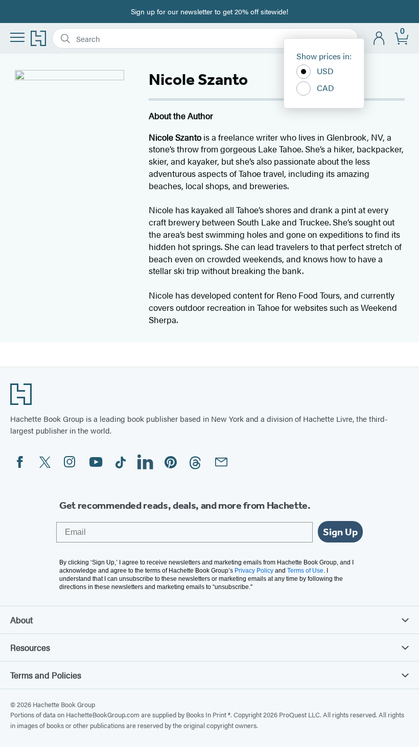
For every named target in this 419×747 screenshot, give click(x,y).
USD (325, 71)
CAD (325, 88)
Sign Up (340, 532)
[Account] (379, 39)
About (21, 620)
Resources (30, 647)
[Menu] (17, 37)
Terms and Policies (45, 675)
